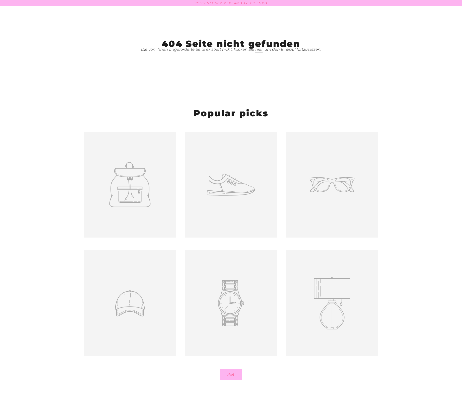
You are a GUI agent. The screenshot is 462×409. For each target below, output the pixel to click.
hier (259, 49)
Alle (231, 374)
